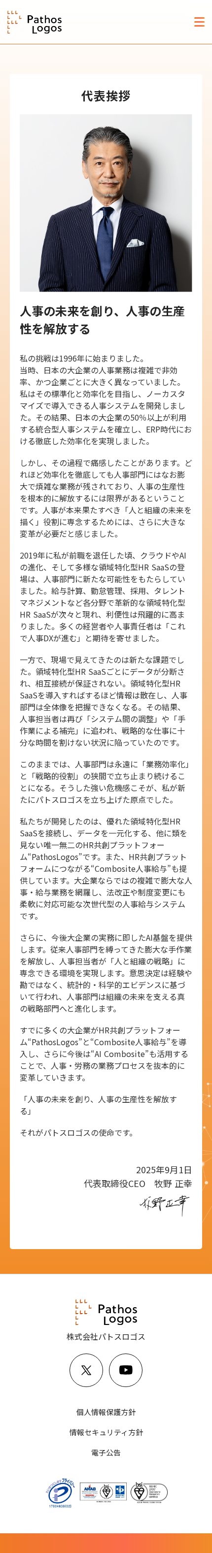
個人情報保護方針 (106, 1412)
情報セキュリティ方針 (106, 1432)
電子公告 (106, 1452)
